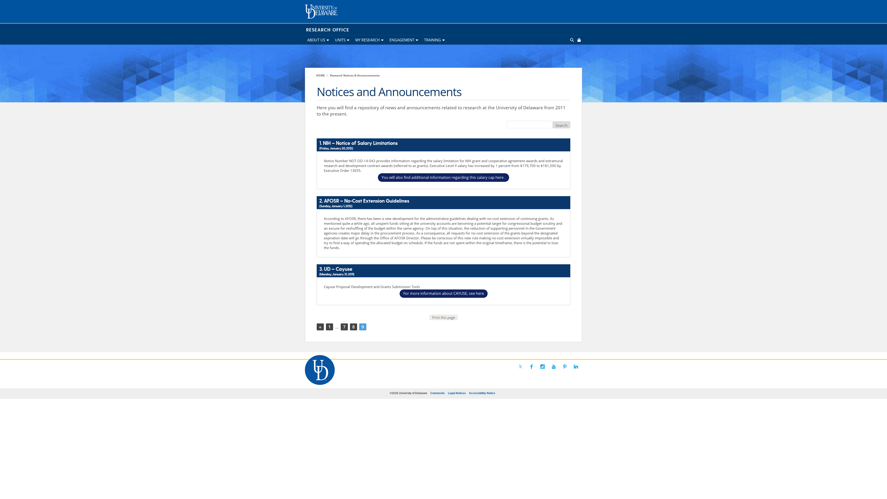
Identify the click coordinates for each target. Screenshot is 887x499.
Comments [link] (437, 393)
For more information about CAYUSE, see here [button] (443, 293)
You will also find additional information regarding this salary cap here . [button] (443, 177)
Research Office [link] (327, 30)
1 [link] (329, 327)
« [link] (320, 327)
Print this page (443, 317)
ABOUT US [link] (316, 40)
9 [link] (362, 327)
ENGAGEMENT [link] (401, 40)
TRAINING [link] (432, 40)
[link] (578, 40)
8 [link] (353, 327)
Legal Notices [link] (457, 393)
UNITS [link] (340, 40)
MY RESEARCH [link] (367, 40)
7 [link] (344, 327)
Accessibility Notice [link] (482, 393)
